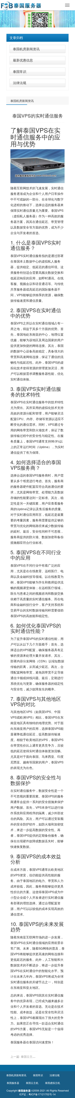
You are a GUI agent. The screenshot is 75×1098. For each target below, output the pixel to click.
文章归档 (16, 37)
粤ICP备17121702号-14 (42, 1094)
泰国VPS (16, 255)
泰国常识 (19, 71)
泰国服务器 (18, 1042)
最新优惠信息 (23, 60)
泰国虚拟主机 (52, 1083)
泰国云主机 (32, 1083)
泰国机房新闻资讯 (26, 48)
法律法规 (19, 82)
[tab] (37, 38)
